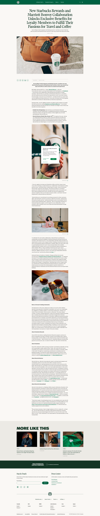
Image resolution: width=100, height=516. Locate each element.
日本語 (74, 506)
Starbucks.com (38, 499)
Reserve (55, 499)
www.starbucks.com (57, 355)
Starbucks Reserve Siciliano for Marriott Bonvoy (50, 256)
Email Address (19, 480)
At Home (62, 499)
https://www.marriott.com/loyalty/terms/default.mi (44, 404)
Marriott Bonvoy (52, 89)
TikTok (53, 381)
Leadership (53, 484)
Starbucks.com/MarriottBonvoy (52, 104)
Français (18, 507)
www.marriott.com (54, 394)
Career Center (47, 499)
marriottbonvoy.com (55, 378)
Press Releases (54, 479)
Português (52, 509)
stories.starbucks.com (45, 355)
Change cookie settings (46, 159)
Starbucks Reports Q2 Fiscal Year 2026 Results (49, 449)
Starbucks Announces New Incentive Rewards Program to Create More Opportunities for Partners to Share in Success (72, 452)
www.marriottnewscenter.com (48, 395)
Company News (54, 481)
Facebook (39, 381)
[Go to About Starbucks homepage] (18, 2)
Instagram (47, 381)
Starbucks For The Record (56, 482)
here (52, 252)
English (18, 506)
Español (51, 507)
